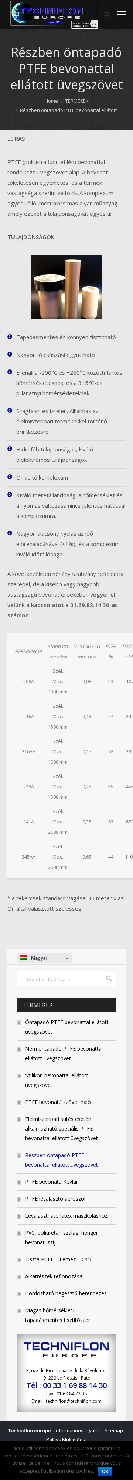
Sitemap (114, 1430)
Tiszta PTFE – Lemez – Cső (58, 1259)
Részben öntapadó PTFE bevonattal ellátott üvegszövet (61, 1160)
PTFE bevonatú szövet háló (58, 1101)
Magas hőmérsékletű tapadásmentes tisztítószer (57, 1315)
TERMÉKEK (77, 101)
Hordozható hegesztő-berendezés (66, 1293)
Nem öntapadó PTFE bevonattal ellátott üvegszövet (64, 1053)
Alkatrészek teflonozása (53, 1276)
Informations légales (78, 1430)
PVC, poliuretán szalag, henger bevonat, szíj (61, 1237)
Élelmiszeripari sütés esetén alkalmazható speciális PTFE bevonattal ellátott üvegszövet (61, 1128)
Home (51, 101)
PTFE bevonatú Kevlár (51, 1181)
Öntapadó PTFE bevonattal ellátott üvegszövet (67, 1027)
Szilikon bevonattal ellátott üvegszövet (56, 1080)
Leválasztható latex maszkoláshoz (66, 1215)
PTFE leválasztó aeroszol (55, 1198)
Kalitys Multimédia (66, 1439)
